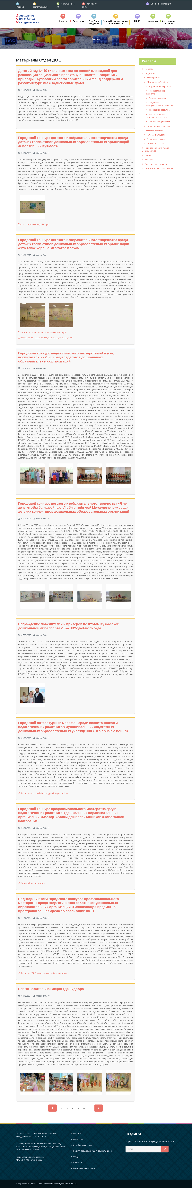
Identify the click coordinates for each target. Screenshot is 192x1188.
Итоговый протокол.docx (32, 883)
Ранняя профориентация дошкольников (155, 149)
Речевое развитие (157, 98)
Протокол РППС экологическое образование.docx (44, 973)
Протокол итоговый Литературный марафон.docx (44, 793)
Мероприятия (153, 77)
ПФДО (147, 155)
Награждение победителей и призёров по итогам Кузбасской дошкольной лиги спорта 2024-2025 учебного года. (68, 626)
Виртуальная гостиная (155, 164)
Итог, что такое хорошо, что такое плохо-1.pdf (43, 332)
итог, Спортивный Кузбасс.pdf (34, 224)
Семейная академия (154, 130)
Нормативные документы (158, 126)
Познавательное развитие (155, 92)
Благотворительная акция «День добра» (51, 988)
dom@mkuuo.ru (40, 7)
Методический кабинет (157, 82)
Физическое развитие (159, 109)
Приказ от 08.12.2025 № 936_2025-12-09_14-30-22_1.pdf (46, 337)
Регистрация (164, 3)
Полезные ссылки (155, 143)
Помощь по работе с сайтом (158, 168)
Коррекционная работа (159, 86)
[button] (63, 18)
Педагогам (149, 73)
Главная (20, 7)
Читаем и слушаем (155, 134)
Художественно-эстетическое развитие (157, 115)
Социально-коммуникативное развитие (159, 104)
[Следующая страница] (98, 1108)
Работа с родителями (159, 121)
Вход (154, 3)
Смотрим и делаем (155, 139)
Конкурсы (149, 159)
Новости (148, 69)
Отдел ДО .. (42, 90)
